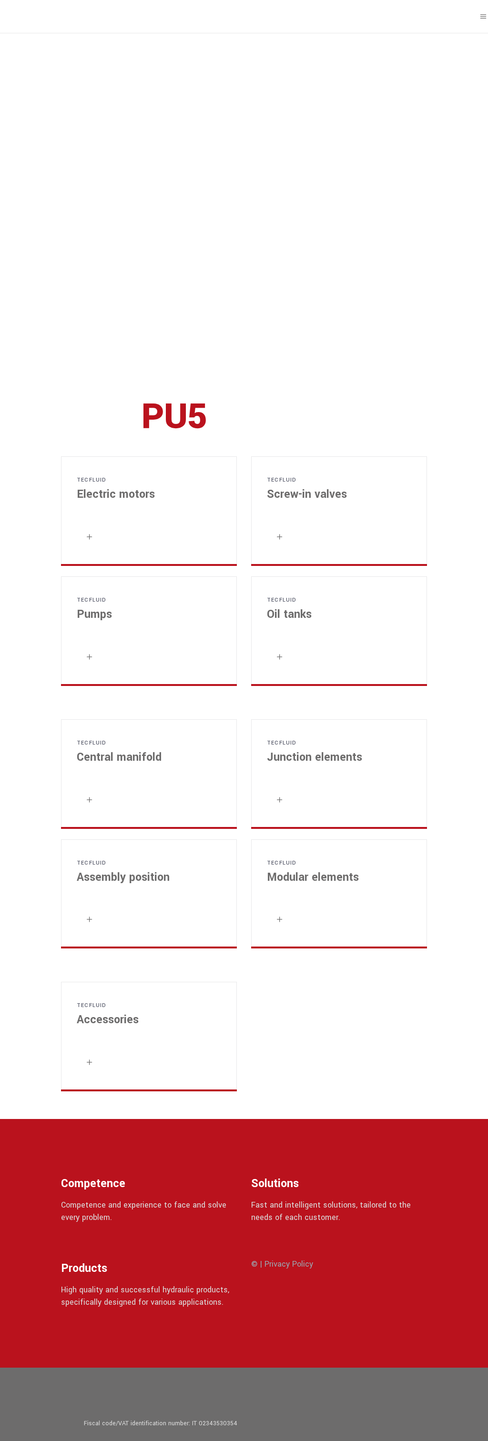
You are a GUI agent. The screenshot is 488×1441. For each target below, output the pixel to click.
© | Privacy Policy (282, 1264)
